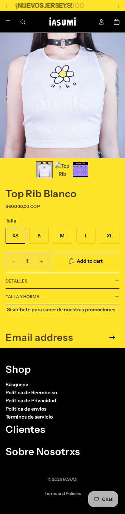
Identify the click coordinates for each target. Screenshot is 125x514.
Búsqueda (17, 384)
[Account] (101, 22)
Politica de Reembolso (31, 392)
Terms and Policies (62, 493)
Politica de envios (26, 409)
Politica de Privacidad (31, 400)
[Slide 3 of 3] (80, 169)
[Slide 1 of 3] (44, 169)
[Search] (23, 22)
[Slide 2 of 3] (62, 169)
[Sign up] (112, 337)
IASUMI (70, 479)
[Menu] (8, 22)
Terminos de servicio (29, 417)
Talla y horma (23, 296)
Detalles (16, 281)
